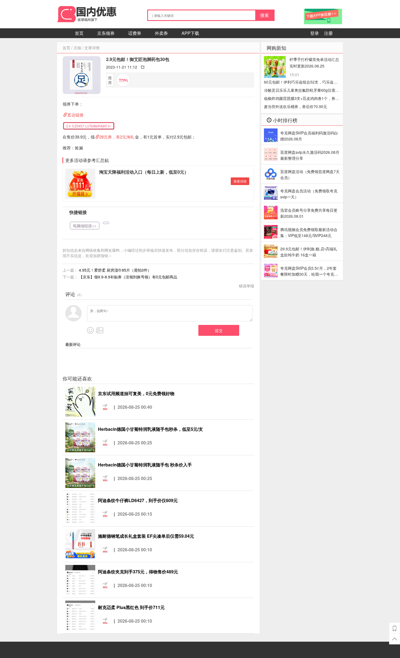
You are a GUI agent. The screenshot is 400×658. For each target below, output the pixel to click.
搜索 (264, 15)
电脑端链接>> (84, 225)
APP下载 (190, 33)
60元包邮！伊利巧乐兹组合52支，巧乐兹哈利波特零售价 (300, 82)
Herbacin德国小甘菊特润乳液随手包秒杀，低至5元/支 (150, 429)
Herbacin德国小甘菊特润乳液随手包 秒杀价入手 (145, 465)
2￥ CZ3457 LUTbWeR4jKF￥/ (88, 126)
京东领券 (106, 33)
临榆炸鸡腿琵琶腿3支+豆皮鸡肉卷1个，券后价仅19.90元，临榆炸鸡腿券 (301, 99)
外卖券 (161, 33)
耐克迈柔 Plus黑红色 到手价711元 (131, 607)
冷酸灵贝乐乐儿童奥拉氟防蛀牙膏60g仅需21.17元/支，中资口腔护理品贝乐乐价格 (299, 90)
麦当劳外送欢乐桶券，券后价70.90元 (295, 106)
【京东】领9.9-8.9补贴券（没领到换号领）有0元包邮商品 (128, 276)
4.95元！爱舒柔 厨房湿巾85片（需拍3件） (115, 270)
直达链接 (75, 115)
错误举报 (246, 285)
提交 (219, 330)
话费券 (134, 33)
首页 (79, 33)
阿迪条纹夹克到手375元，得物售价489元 (138, 571)
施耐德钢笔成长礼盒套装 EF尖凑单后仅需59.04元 (146, 536)
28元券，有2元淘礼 (116, 137)
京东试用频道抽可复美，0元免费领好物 (136, 393)
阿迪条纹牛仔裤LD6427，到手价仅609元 (138, 500)
